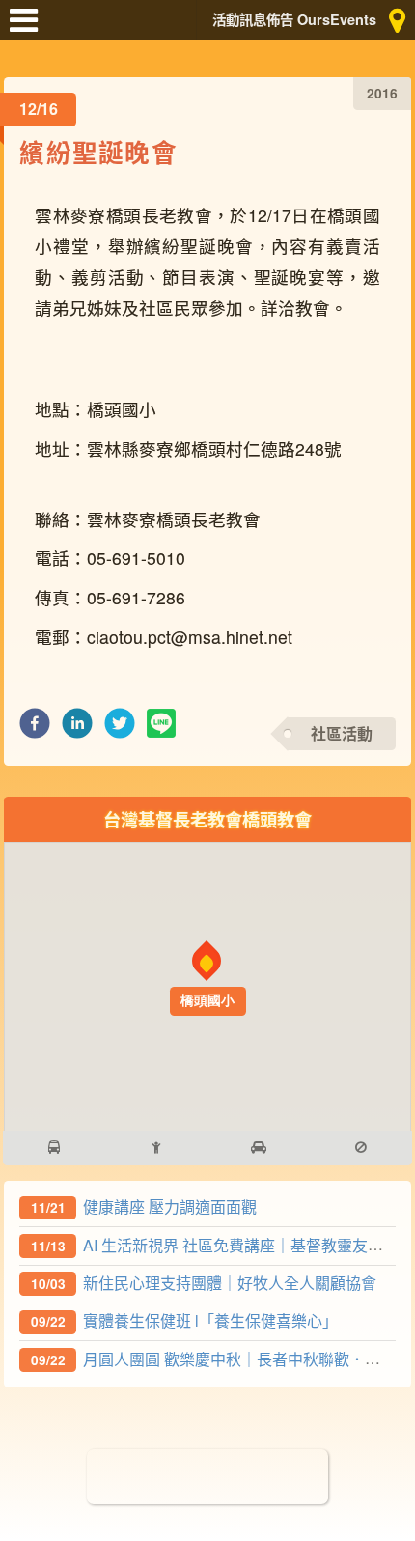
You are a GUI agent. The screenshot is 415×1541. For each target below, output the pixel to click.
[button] (34, 728)
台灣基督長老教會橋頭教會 (207, 819)
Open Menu (29, 29)
